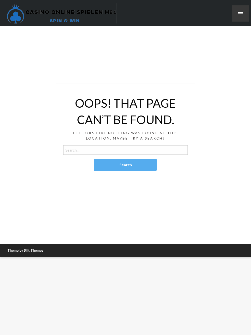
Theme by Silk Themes (25, 250)
